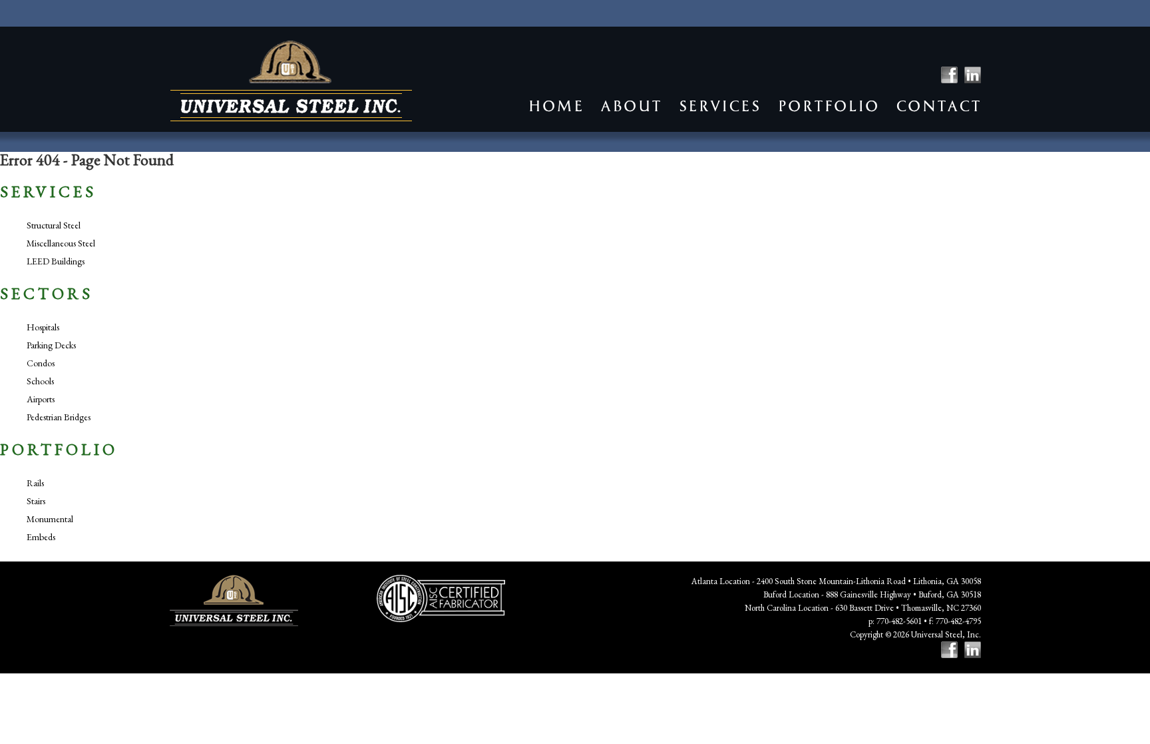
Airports (41, 399)
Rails (35, 483)
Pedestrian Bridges (59, 417)
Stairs (36, 501)
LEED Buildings (56, 261)
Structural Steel (54, 225)
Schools (40, 381)
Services (719, 106)
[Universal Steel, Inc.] (291, 81)
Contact (938, 106)
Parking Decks (51, 345)
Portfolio (828, 106)
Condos (41, 363)
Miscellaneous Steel (61, 243)
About (631, 106)
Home (556, 106)
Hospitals (43, 327)
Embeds (41, 537)
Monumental (50, 519)
